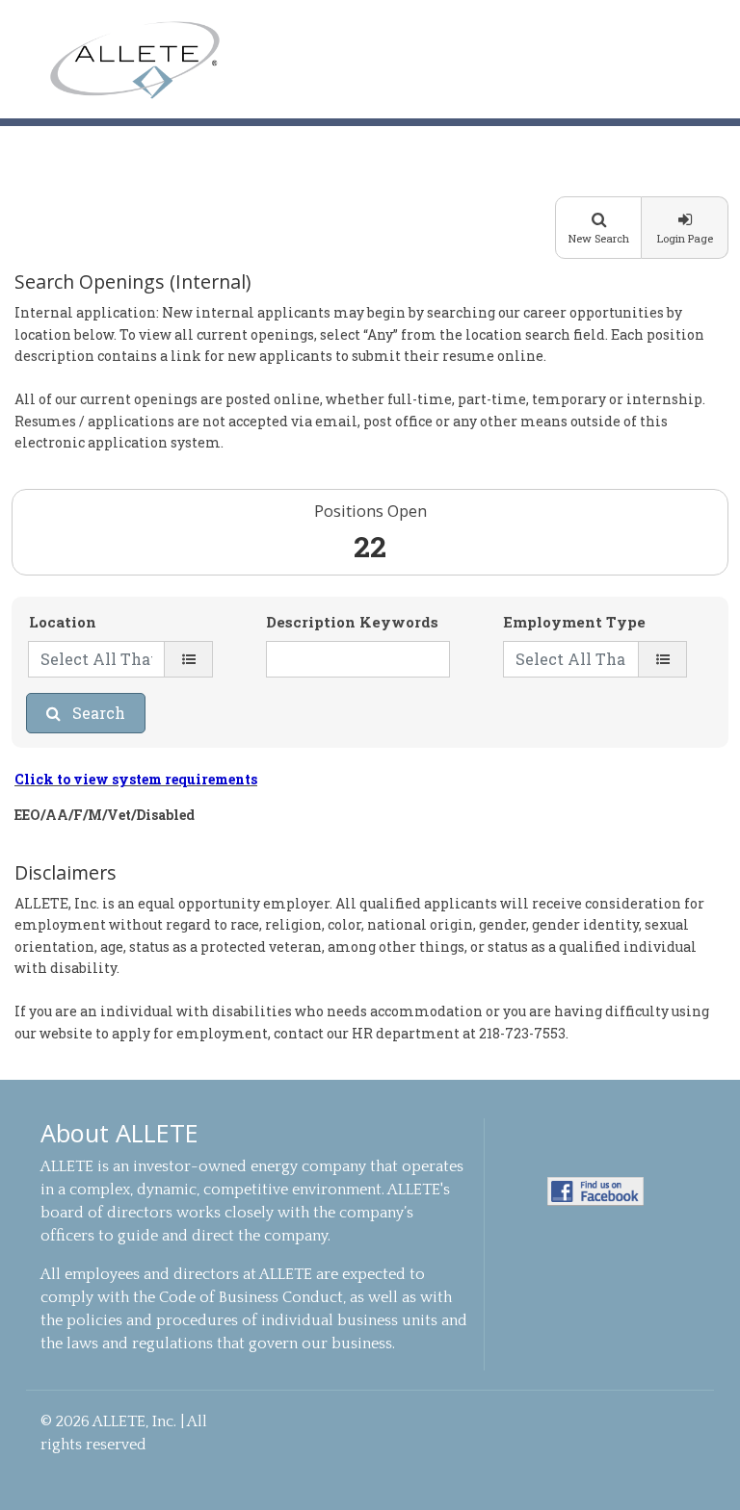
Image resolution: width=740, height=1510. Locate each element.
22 (370, 546)
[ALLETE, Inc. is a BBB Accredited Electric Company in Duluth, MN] (595, 1234)
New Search (598, 238)
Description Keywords (352, 621)
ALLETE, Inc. (134, 60)
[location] (188, 659)
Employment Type (574, 621)
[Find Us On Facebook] (595, 1190)
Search (98, 713)
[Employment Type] (662, 659)
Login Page (685, 238)
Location (62, 621)
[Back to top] (703, 1469)
